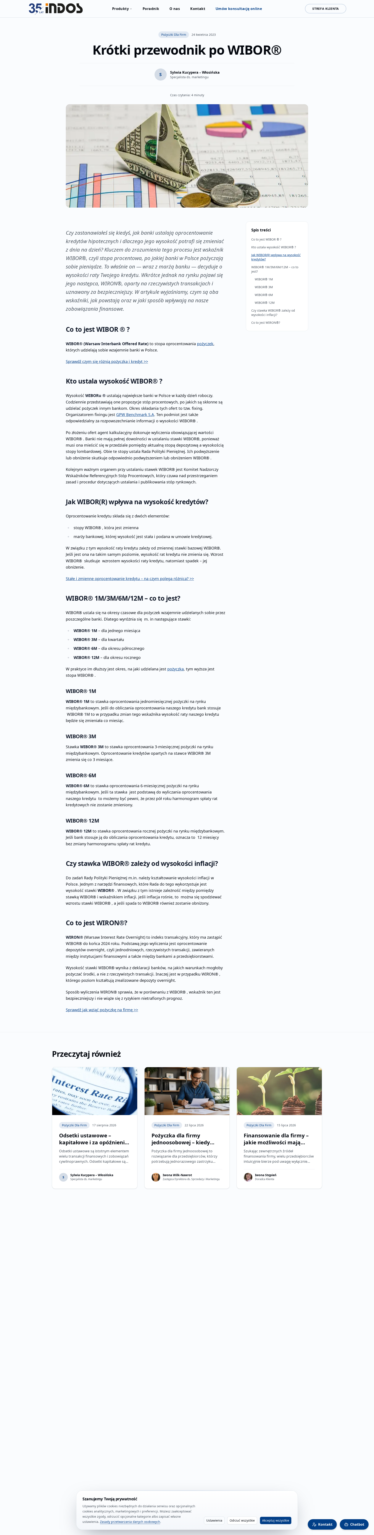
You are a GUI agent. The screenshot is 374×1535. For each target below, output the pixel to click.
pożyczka (175, 669)
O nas (174, 8)
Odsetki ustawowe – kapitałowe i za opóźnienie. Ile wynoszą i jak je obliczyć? (94, 1146)
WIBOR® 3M (264, 287)
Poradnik (151, 8)
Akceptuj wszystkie (275, 1520)
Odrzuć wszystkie (242, 1520)
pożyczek (205, 343)
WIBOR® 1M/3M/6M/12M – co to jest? (274, 269)
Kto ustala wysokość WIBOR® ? (273, 247)
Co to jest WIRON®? (265, 322)
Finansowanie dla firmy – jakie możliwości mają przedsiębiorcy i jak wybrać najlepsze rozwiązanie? (279, 1146)
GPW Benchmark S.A (135, 414)
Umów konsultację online (239, 8)
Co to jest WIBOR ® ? (266, 239)
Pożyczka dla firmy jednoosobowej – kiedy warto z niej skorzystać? (182, 1142)
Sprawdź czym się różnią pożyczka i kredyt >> (107, 361)
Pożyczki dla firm (173, 35)
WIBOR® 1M (264, 279)
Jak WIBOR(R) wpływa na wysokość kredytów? (276, 257)
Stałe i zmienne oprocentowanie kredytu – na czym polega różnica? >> (130, 578)
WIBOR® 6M (264, 295)
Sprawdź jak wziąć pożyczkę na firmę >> (102, 1009)
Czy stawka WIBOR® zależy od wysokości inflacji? (273, 312)
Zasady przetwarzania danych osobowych (130, 1522)
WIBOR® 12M (265, 303)
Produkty (120, 8)
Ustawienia (214, 1520)
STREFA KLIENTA (325, 9)
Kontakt (197, 8)
